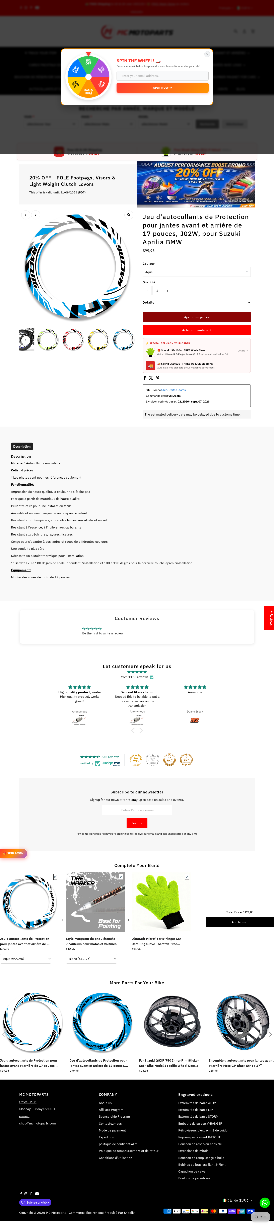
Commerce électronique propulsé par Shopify (102, 1213)
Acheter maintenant (196, 330)
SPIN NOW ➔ (162, 88)
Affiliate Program (111, 1110)
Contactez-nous (110, 1123)
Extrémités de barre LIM (195, 1110)
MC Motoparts (56, 1213)
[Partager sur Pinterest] (157, 379)
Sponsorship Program (114, 1116)
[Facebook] (21, 1194)
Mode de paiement (112, 1130)
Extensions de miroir (193, 1151)
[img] (137, 672)
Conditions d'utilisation (115, 1158)
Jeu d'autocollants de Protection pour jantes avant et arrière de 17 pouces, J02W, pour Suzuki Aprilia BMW (25, 941)
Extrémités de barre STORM (198, 1116)
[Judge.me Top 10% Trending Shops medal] (186, 759)
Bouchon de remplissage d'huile (201, 1158)
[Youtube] (37, 1194)
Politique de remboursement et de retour (128, 1151)
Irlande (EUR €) (238, 1200)
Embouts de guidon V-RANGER (200, 1123)
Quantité (149, 282)
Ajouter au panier (196, 317)
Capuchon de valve (192, 1171)
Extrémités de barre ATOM (197, 1103)
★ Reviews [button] (272, 618)
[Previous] (25, 214)
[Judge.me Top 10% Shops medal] (169, 759)
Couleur (148, 264)
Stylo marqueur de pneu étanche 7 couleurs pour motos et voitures (91, 941)
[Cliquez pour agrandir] (128, 214)
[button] (134, 730)
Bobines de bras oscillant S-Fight (202, 1165)
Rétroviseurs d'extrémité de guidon (203, 1130)
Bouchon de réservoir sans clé (200, 1144)
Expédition (106, 1137)
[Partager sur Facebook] (145, 379)
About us (105, 1103)
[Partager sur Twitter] (151, 379)
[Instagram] (25, 1194)
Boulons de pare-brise (194, 1178)
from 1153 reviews (134, 677)
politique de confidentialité (118, 1144)
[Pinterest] (31, 1194)
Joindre (137, 823)
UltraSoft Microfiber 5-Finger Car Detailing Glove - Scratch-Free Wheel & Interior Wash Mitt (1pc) (157, 941)
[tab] (22, 446)
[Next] (35, 214)
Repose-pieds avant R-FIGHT (199, 1137)
